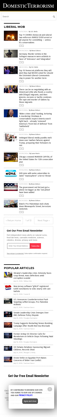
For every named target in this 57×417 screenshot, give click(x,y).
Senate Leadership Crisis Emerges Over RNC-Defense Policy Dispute (31, 314)
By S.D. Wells (33, 32)
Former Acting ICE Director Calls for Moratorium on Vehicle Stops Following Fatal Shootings (33, 336)
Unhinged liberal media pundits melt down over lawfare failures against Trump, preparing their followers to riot (35, 142)
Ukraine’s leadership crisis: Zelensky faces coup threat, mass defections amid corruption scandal (32, 275)
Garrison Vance (29, 307)
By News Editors (35, 51)
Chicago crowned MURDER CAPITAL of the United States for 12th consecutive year (36, 159)
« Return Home (13, 220)
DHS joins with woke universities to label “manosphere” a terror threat (35, 174)
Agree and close (30, 401)
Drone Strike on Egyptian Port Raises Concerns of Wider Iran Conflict (30, 359)
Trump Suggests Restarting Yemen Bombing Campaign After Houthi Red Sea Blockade (33, 324)
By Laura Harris (34, 153)
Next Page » (44, 220)
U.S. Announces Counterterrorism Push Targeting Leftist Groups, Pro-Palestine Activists (31, 302)
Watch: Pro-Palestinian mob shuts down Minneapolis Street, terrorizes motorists (35, 206)
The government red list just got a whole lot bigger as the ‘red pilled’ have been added (34, 190)
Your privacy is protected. (15, 253)
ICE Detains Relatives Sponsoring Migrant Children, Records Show (32, 348)
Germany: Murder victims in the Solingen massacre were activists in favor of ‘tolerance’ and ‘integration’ (35, 56)
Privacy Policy (26, 395)
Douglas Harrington (30, 318)
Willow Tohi (28, 281)
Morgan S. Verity (29, 352)
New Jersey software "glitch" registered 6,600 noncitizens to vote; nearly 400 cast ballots (32, 288)
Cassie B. (27, 294)
